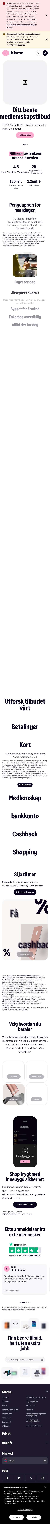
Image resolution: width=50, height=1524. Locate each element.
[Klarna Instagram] (42, 1478)
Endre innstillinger (25, 1510)
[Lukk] (45, 1487)
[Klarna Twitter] (30, 1478)
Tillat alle (33, 1517)
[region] (25, 1503)
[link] (13, 1071)
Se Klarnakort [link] (25, 785)
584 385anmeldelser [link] (31, 1256)
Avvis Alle (16, 1517)
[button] (46, 15)
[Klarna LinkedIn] (19, 1478)
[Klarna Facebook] (7, 1478)
